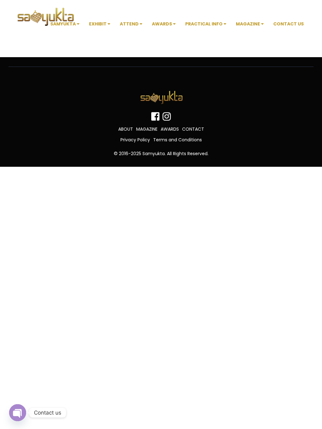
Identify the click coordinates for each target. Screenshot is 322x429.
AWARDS (170, 129)
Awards (162, 24)
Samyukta (63, 24)
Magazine (248, 24)
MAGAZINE (147, 129)
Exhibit (98, 24)
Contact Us (288, 24)
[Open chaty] (17, 412)
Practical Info (204, 24)
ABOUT (125, 129)
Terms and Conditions (177, 140)
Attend (130, 24)
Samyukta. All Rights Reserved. (175, 153)
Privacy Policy (135, 140)
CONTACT (193, 129)
